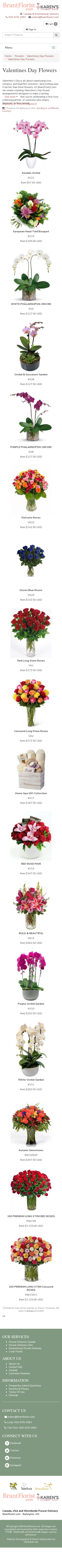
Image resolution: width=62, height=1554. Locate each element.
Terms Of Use (17, 1392)
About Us (14, 1364)
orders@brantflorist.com (45, 17)
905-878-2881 (17, 17)
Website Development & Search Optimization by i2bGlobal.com (31, 1540)
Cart (52, 24)
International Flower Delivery (25, 1348)
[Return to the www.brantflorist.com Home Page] (31, 6)
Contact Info (15, 1367)
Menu (8, 48)
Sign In (32, 29)
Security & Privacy (19, 1389)
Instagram (15, 1465)
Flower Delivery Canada (22, 1342)
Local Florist (16, 1351)
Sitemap (13, 1395)
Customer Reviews (19, 1373)
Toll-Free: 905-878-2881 (22, 1428)
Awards (13, 1370)
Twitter (14, 1450)
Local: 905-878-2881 (19, 1422)
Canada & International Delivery (41, 14)
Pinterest (15, 1458)
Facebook (15, 1443)
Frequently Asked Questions (25, 1385)
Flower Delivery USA (21, 1345)
